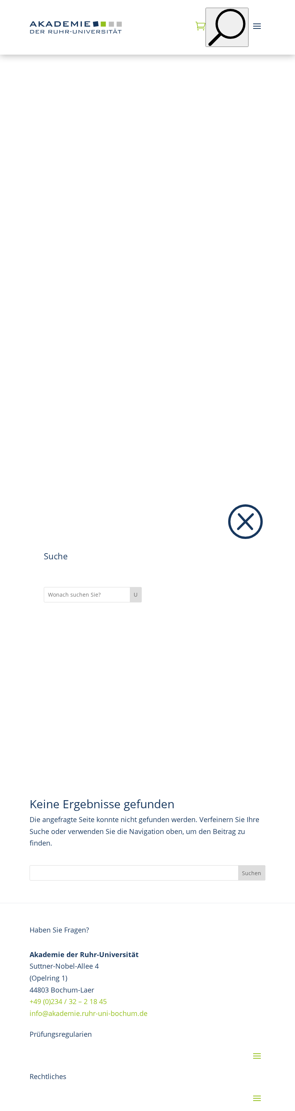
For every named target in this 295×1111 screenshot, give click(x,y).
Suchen (251, 873)
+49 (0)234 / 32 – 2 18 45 (68, 1001)
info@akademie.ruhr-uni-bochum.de (89, 1013)
